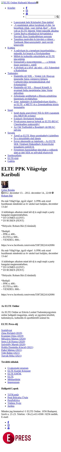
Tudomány (13, 73)
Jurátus (11, 410)
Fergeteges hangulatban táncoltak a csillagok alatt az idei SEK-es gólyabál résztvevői (36, 151)
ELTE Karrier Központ (19, 375)
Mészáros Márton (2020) (13, 343)
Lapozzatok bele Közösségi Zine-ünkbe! (34, 22)
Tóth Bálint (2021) (10, 357)
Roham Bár (7, 195)
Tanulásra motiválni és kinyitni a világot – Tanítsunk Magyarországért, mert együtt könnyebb (34, 42)
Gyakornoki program (18, 372)
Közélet (11, 8)
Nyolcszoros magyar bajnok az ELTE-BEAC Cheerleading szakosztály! (36, 123)
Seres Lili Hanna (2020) (13, 346)
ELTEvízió (13, 158)
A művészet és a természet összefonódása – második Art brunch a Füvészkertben (35, 52)
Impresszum (13, 387)
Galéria (11, 161)
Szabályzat (6, 335)
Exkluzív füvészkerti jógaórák (28, 118)
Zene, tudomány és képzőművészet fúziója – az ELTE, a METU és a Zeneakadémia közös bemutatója (36, 104)
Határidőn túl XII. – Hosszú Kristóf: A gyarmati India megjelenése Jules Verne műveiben (33, 90)
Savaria (11, 132)
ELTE (11, 381)
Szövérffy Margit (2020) (13, 349)
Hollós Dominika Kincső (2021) (17, 352)
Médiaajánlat (14, 384)
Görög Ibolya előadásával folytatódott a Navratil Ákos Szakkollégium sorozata (33, 35)
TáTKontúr (13, 399)
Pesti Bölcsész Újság (18, 402)
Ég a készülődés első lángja (27, 138)
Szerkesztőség (14, 155)
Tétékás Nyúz (14, 408)
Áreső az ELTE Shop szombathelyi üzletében (36, 135)
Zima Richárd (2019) (11, 337)
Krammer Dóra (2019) (12, 340)
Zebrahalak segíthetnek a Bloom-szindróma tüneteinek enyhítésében (35, 97)
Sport (10, 110)
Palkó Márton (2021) (11, 354)
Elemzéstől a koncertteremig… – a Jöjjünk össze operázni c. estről (35, 63)
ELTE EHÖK (14, 378)
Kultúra (11, 47)
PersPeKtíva (14, 405)
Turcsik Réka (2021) (11, 360)
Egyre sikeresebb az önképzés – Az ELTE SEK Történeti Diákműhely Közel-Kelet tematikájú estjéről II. (34, 144)
